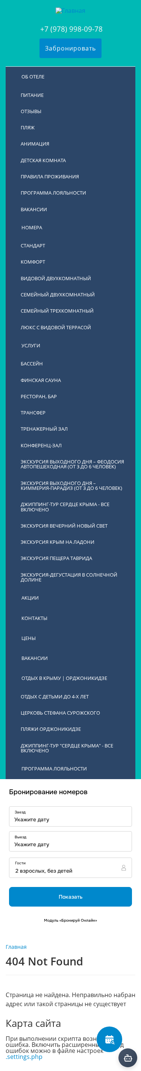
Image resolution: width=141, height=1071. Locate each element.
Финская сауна (41, 380)
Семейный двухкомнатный (58, 294)
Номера (31, 227)
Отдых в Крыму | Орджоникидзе (64, 678)
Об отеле (32, 76)
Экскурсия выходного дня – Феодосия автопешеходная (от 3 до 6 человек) (72, 464)
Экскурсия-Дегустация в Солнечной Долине (69, 577)
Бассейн (32, 363)
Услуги (30, 345)
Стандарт (33, 245)
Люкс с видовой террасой (56, 327)
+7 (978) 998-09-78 (71, 29)
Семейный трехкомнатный (57, 310)
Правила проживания (50, 176)
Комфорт (33, 261)
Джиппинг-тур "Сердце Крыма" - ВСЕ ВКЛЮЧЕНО (67, 748)
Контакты (34, 618)
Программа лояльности (53, 192)
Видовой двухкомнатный (56, 278)
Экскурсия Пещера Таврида (56, 558)
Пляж (28, 127)
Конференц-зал (41, 445)
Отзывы (31, 111)
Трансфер (33, 412)
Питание (32, 95)
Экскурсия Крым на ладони (57, 542)
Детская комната (43, 160)
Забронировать (70, 48)
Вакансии (34, 209)
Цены (28, 638)
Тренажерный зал (44, 428)
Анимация (35, 143)
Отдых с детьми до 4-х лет (55, 696)
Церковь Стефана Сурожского (60, 712)
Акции (30, 597)
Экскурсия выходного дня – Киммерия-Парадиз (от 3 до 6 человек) (71, 485)
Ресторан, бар (39, 396)
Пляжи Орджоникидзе (51, 729)
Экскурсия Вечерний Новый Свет (64, 525)
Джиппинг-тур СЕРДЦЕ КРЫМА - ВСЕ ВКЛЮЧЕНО (65, 506)
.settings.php (24, 1057)
